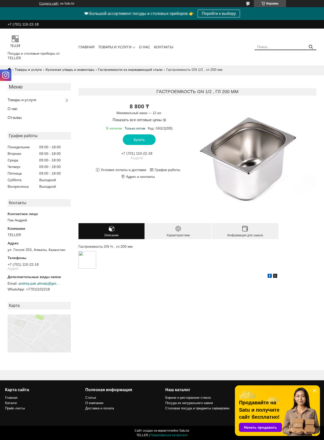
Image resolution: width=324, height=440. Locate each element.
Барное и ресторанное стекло (188, 398)
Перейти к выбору (219, 13)
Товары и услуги (114, 47)
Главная (86, 47)
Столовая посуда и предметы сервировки (197, 408)
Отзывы (15, 117)
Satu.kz (184, 430)
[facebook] (270, 277)
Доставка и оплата (99, 408)
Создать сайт (49, 3)
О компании (94, 403)
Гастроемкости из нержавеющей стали (130, 69)
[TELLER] (15, 41)
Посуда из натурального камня (189, 403)
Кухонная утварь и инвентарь (70, 69)
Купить (139, 140)
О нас (144, 47)
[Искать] (310, 47)
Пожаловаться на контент (169, 435)
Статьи (90, 398)
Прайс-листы (15, 408)
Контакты (163, 47)
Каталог (11, 403)
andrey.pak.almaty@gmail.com (40, 283)
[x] (275, 277)
